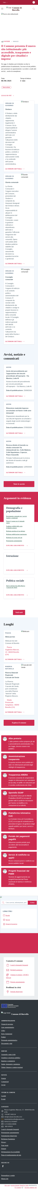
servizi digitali (15, 1185)
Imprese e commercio (8, 1061)
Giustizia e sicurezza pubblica (10, 1058)
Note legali (4, 1145)
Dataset (3, 1149)
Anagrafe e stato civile (8, 1054)
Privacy (3, 1142)
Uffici (3, 1030)
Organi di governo (7, 1024)
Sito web (7, 1185)
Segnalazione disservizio (9, 1136)
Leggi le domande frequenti (10, 1129)
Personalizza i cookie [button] (8, 1175)
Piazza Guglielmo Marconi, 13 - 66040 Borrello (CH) (12, 650)
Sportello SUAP (16, 793)
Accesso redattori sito (31, 1187)
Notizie (7, 41)
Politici (3, 1037)
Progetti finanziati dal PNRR (19, 872)
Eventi (3, 1099)
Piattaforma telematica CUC (19, 814)
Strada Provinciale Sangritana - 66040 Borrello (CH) (12, 703)
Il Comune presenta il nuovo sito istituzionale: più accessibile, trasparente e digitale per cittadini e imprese (18, 52)
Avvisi (3, 1085)
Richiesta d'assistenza (8, 1139)
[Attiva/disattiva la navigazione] (2, 8)
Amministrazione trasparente (17, 757)
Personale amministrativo (9, 1040)
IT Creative (18, 1187)
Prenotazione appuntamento (10, 1132)
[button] (5, 2)
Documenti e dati (6, 1043)
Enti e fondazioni (6, 1034)
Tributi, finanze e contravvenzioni (12, 1067)
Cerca (32, 902)
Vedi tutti (19, 612)
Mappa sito (4, 1179)
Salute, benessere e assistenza (10, 1064)
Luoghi (3, 1096)
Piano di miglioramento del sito (11, 1155)
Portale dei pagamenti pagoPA (19, 837)
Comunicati (5, 1082)
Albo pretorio (15, 738)
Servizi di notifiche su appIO (19, 856)
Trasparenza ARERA (18, 775)
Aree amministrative (7, 1027)
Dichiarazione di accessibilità (10, 1152)
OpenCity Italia (24, 1185)
